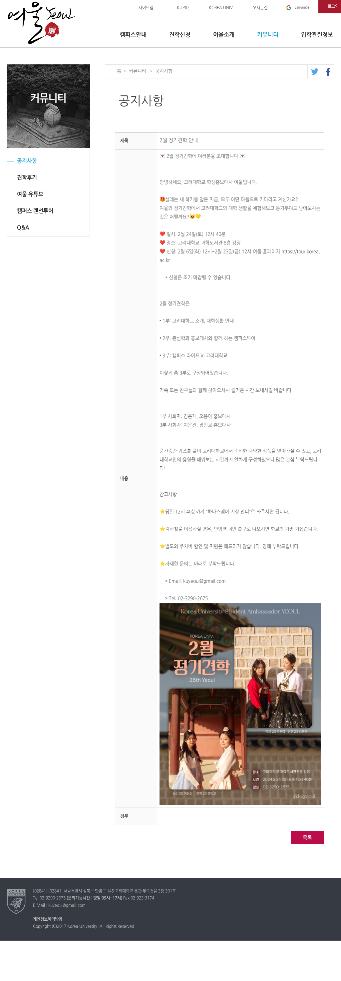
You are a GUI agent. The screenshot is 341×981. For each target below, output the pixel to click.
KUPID (183, 8)
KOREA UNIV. (221, 8)
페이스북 (327, 71)
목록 (307, 838)
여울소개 (223, 35)
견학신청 (179, 35)
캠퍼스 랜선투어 (35, 211)
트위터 (314, 71)
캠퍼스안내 (133, 35)
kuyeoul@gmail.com (204, 581)
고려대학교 (41, 24)
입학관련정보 (317, 35)
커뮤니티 (267, 35)
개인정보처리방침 (47, 919)
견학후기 (27, 178)
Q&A (23, 228)
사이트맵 (146, 8)
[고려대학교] (16, 901)
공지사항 (27, 161)
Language (302, 7)
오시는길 (260, 8)
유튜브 (30, 194)
